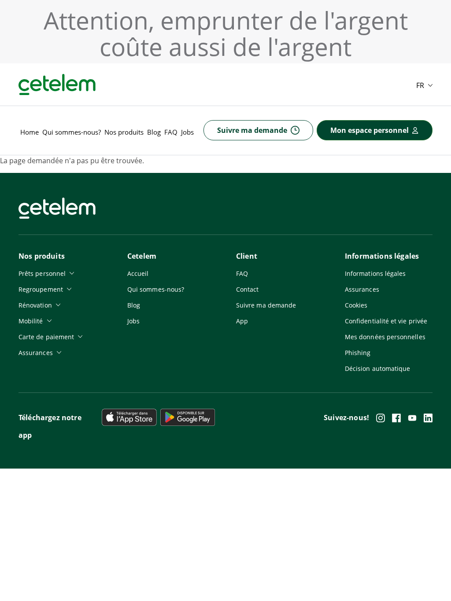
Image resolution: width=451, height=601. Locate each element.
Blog (154, 132)
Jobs (187, 132)
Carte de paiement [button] (46, 337)
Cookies (356, 305)
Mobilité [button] (30, 321)
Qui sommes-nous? (155, 289)
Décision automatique (377, 368)
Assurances (362, 289)
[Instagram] (380, 418)
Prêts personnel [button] (42, 273)
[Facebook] (396, 418)
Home (29, 132)
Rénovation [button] (35, 305)
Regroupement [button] (40, 289)
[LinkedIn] (428, 418)
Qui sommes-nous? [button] (71, 132)
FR (420, 85)
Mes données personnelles (385, 337)
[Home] (57, 84)
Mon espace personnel (369, 130)
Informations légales (375, 273)
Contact (247, 289)
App (242, 321)
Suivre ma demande (252, 130)
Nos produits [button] (124, 132)
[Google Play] (129, 417)
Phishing (358, 352)
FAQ (170, 132)
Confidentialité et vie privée (386, 321)
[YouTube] (412, 418)
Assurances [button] (35, 352)
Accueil (138, 273)
